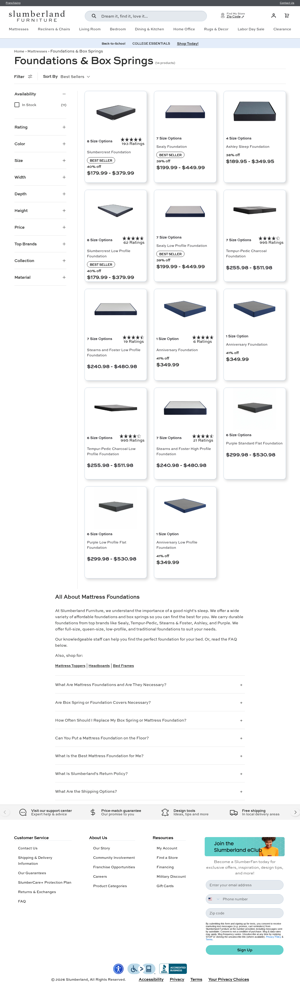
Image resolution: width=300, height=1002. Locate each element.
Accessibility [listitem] (151, 979)
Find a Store (167, 857)
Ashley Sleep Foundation (247, 146)
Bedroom (118, 29)
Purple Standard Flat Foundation (254, 443)
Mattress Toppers (70, 665)
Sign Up (244, 950)
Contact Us (28, 847)
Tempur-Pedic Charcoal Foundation (246, 253)
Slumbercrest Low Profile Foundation (108, 253)
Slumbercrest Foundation (109, 151)
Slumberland (77, 979)
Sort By (50, 76)
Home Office (184, 29)
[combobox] (146, 16)
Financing (165, 866)
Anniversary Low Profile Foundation (176, 545)
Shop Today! (188, 43)
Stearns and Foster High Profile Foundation (183, 451)
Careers (100, 876)
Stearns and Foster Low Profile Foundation (114, 352)
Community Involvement (114, 857)
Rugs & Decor (216, 29)
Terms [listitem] (196, 979)
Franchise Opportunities (114, 866)
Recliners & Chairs (54, 29)
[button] (286, 15)
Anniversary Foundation (177, 349)
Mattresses (19, 29)
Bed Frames (123, 665)
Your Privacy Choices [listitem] (228, 979)
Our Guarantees (32, 872)
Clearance (282, 29)
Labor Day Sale (251, 29)
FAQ (22, 901)
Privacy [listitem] (177, 979)
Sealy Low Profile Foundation (181, 245)
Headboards (99, 665)
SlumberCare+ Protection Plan (44, 882)
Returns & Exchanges (37, 891)
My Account (167, 847)
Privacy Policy (273, 936)
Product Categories (110, 885)
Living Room (90, 29)
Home (19, 51)
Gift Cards (165, 885)
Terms (209, 939)
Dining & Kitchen (149, 29)
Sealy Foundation (171, 146)
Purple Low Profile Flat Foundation (106, 545)
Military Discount (171, 876)
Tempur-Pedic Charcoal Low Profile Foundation (111, 451)
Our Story (101, 847)
